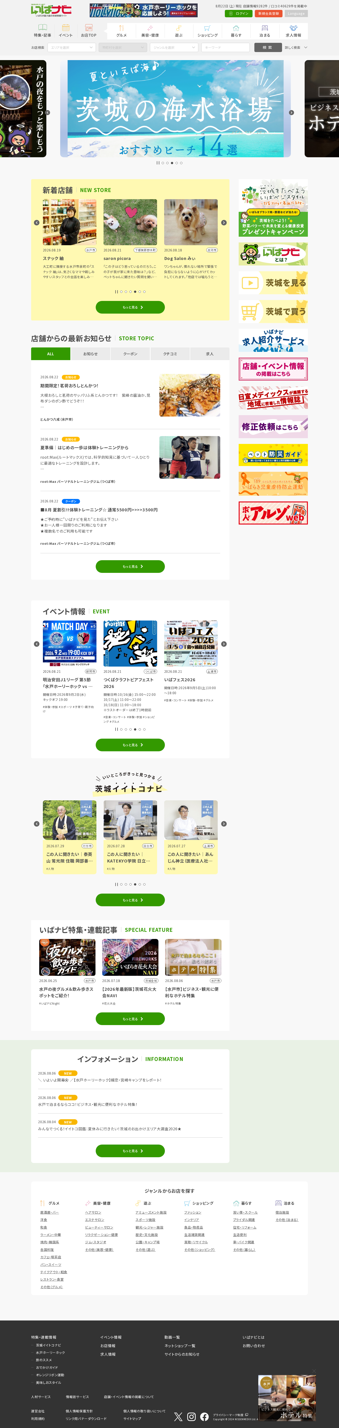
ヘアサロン (93, 1212)
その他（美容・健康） (99, 1249)
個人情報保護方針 (79, 1411)
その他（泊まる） (287, 1219)
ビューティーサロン (99, 1227)
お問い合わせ (254, 1345)
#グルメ (66, 721)
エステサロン (94, 1219)
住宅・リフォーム (244, 1227)
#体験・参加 (85, 717)
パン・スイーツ (50, 1264)
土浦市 (159, 846)
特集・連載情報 (43, 1337)
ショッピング (207, 35)
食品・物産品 (193, 1227)
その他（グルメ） (51, 1287)
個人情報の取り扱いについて (144, 1411)
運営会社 (38, 1411)
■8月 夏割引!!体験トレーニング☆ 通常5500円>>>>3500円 (99, 510)
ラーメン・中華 (50, 1234)
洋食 (43, 1219)
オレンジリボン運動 (50, 1375)
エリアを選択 (60, 47)
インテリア (191, 1219)
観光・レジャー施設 (149, 1227)
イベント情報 (111, 1337)
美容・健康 (150, 35)
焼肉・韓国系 (49, 1242)
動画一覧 (172, 1337)
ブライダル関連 (244, 1219)
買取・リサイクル (196, 1242)
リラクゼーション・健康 (101, 1234)
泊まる (264, 35)
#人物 (62, 869)
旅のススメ (44, 1360)
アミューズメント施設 (151, 1212)
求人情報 (293, 35)
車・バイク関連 (244, 1242)
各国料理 (47, 1249)
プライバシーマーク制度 (228, 1415)
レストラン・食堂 (52, 1279)
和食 (43, 1227)
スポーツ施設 (145, 1219)
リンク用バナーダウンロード (86, 1418)
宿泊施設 (282, 1212)
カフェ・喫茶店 (50, 1257)
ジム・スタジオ (95, 1242)
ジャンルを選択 (164, 47)
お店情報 (108, 1345)
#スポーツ (186, 873)
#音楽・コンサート (66, 717)
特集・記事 (42, 35)
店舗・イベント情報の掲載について (129, 1396)
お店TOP (89, 35)
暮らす (236, 35)
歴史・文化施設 (147, 1234)
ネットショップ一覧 (179, 1345)
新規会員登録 (269, 13)
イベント (65, 35)
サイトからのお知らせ (182, 1354)
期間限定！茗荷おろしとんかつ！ (69, 385)
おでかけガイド (47, 1367)
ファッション (192, 1212)
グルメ (121, 35)
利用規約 (38, 1418)
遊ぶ (179, 35)
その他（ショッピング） (199, 1249)
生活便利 (240, 1234)
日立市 (99, 846)
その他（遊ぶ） (146, 1249)
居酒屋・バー (49, 1212)
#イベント (185, 869)
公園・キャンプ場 (148, 1242)
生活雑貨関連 (194, 1234)
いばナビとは (254, 1337)
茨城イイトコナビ (48, 1345)
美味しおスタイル (48, 1382)
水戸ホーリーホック (50, 1352)
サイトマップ (132, 1418)
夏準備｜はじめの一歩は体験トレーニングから (84, 447)
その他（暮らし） (244, 1249)
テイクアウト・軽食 (53, 1272)
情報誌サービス (77, 1396)
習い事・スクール (245, 1212)
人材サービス (41, 1396)
